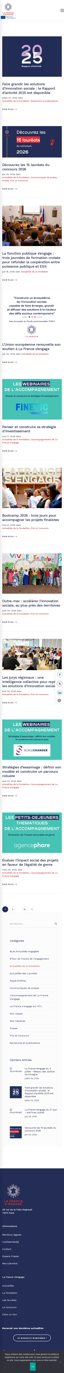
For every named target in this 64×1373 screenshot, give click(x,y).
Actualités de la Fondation (15, 101)
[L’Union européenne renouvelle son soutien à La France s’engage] (32, 298)
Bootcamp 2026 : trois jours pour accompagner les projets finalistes (30, 517)
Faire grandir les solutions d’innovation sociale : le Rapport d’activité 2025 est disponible (28, 88)
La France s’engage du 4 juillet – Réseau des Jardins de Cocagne (40, 1071)
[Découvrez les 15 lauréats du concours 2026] (32, 127)
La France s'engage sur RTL (26, 1006)
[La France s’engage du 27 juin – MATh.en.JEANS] (16, 1110)
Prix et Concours (19, 180)
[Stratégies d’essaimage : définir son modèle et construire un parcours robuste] (32, 721)
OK (32, 1366)
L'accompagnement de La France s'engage (29, 997)
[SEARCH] (56, 924)
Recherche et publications (44, 101)
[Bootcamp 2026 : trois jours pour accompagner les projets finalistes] (32, 469)
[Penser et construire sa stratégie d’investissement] (32, 380)
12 (25, 909)
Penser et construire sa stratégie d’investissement (29, 429)
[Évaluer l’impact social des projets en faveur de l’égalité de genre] (32, 814)
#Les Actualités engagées (24, 951)
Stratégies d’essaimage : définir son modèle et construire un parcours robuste (31, 771)
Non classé (16, 1013)
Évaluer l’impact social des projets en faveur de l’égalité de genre (30, 862)
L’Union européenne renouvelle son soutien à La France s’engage (31, 346)
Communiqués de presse (44, 177)
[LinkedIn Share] (59, 692)
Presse (5, 180)
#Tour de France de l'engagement (29, 958)
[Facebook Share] (59, 674)
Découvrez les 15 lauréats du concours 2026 (25, 167)
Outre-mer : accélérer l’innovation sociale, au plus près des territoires (31, 603)
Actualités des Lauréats (23, 973)
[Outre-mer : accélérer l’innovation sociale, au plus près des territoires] (32, 555)
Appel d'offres (18, 980)
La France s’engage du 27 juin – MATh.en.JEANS (41, 1111)
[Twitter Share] (59, 683)
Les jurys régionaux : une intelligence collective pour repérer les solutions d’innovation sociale (31, 681)
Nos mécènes (17, 1021)
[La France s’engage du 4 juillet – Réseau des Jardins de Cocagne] (16, 1068)
